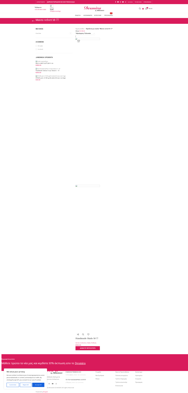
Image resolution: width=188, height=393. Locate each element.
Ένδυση (93, 343)
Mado (89, 343)
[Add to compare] (77, 334)
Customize (12, 385)
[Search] (140, 8)
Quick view (83, 334)
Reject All (26, 385)
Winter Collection (81, 343)
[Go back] (33, 21)
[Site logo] (94, 8)
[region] (25, 378)
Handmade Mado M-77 (86, 338)
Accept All (38, 385)
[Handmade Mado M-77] (87, 111)
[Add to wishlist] (88, 334)
